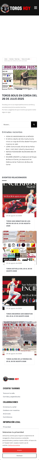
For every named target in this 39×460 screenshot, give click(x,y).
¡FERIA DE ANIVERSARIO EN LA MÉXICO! (20, 136)
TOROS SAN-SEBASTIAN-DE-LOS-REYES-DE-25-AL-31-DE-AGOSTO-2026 (18, 223)
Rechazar (19, 456)
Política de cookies (14, 445)
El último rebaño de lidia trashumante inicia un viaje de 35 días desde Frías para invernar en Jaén (21, 141)
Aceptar (19, 450)
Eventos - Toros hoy (14, 59)
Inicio (6, 59)
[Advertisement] (19, 35)
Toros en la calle (26, 59)
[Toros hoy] (15, 4)
